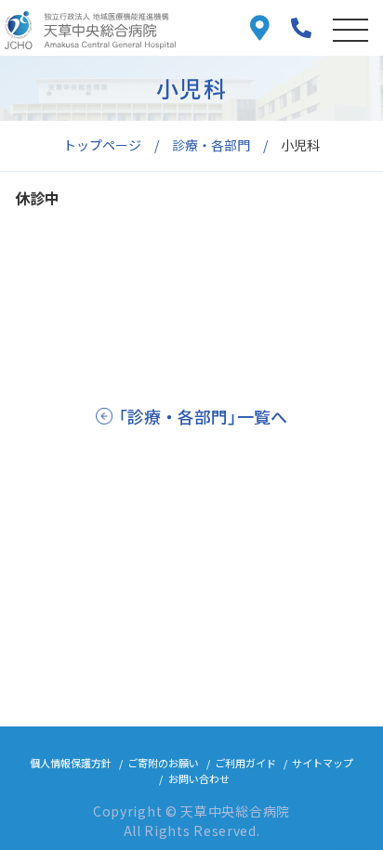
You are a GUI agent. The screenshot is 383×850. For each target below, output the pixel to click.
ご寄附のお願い (163, 762)
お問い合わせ (199, 778)
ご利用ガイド (245, 762)
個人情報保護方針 (71, 762)
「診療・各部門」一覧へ (202, 416)
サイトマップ (322, 762)
